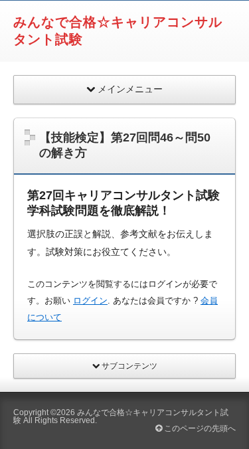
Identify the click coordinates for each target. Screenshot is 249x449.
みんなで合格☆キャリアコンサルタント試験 (120, 416)
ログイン (90, 301)
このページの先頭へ (199, 428)
